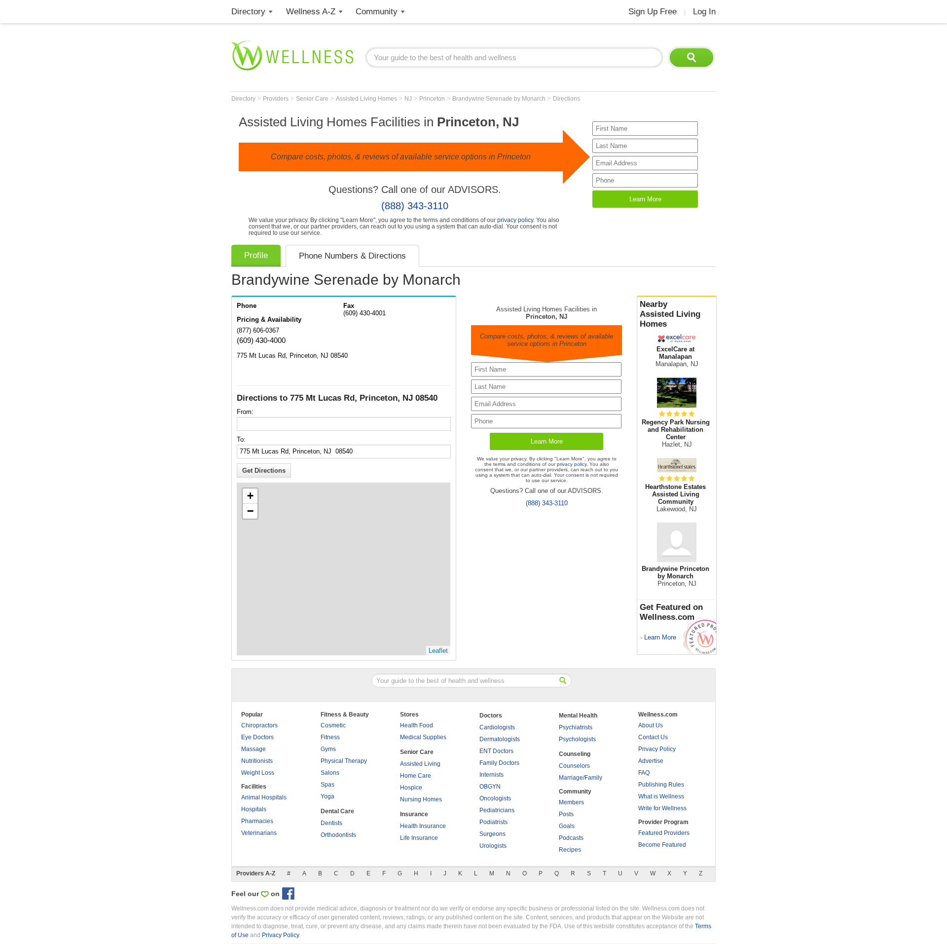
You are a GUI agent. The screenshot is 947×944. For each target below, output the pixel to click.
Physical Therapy (344, 760)
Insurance (414, 814)
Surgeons (492, 834)
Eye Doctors (257, 737)
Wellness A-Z (310, 11)
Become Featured (662, 844)
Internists (491, 774)
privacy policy (515, 220)
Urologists (493, 845)
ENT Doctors (496, 751)
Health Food (416, 725)
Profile (256, 255)
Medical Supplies (423, 737)
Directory (248, 11)
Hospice (411, 787)
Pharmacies (257, 821)
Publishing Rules (661, 784)
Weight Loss (257, 772)
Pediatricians (496, 810)
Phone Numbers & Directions (352, 256)
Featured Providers (664, 833)
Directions (566, 98)
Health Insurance (423, 826)
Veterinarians (259, 833)
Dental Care (337, 811)
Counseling (574, 754)
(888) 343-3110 (414, 205)
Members (571, 802)
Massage (253, 749)
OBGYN (490, 786)
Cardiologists (497, 727)
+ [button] (250, 496)
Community (377, 11)
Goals (567, 826)
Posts (566, 814)
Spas (327, 784)
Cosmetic (333, 725)
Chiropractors (259, 725)
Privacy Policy (657, 749)
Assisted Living (420, 763)
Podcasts (571, 837)
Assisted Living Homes (367, 98)
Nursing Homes (421, 799)
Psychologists (577, 739)
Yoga (327, 796)
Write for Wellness (662, 808)
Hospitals (253, 809)
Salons (330, 772)
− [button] (250, 511)
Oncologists (495, 798)
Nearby (670, 314)
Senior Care (313, 98)
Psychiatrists (575, 727)
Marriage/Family (580, 777)
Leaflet (438, 650)
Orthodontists (338, 834)
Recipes (570, 849)
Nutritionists (257, 760)
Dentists (331, 823)
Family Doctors (499, 762)
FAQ (644, 772)
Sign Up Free (652, 11)
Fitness (330, 737)
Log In (704, 11)
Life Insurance (419, 837)
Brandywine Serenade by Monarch (499, 98)
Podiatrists (493, 822)
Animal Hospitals (264, 797)
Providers (276, 98)
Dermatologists (499, 739)
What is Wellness (661, 796)
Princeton (432, 98)
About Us (650, 725)
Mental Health (578, 715)
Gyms (328, 749)
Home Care (415, 775)
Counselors (574, 765)
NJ (408, 98)
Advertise (650, 760)
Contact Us (653, 737)
